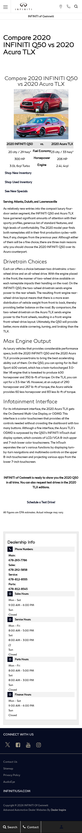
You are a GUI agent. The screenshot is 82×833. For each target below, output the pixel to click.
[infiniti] (23, 6)
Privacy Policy (11, 775)
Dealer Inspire (58, 809)
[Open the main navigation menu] (5, 6)
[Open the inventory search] (76, 6)
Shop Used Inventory (18, 182)
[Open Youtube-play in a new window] (28, 744)
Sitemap (8, 768)
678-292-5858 (18, 569)
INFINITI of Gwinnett (41, 16)
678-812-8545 (18, 588)
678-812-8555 (18, 579)
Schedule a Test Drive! (41, 502)
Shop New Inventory (18, 173)
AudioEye (9, 781)
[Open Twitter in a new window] (7, 744)
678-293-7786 (18, 560)
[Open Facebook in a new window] (18, 744)
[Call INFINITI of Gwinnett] (68, 6)
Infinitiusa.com (16, 791)
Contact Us (10, 761)
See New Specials (16, 191)
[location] (61, 6)
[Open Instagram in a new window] (38, 744)
